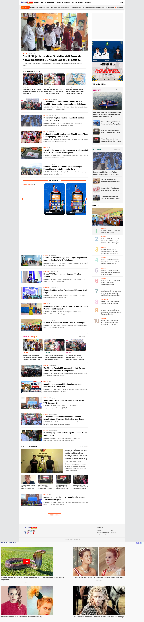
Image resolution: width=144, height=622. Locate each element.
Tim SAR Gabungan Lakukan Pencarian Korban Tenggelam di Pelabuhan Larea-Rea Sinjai (111, 123)
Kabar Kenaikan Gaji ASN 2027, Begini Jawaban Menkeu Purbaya (111, 198)
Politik (74, 2)
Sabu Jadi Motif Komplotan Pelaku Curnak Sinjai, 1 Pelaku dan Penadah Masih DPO (45, 487)
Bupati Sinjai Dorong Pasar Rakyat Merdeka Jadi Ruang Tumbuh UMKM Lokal (53, 91)
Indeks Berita (54, 515)
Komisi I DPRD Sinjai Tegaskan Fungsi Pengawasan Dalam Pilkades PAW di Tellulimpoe (65, 259)
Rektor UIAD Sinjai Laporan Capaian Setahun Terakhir (62, 275)
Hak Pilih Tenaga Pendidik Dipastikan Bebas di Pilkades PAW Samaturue (73, 7)
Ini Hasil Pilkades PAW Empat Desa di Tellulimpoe (64, 323)
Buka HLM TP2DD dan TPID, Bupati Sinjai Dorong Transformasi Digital (118, 7)
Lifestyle (60, 2)
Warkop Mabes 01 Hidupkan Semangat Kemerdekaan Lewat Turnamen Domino (111, 312)
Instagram (28, 535)
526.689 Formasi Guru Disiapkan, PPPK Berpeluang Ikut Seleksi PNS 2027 (110, 181)
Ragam (80, 2)
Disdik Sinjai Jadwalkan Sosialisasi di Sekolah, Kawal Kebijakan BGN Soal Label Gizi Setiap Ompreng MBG (52, 58)
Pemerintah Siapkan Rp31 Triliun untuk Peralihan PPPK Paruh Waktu (63, 119)
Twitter (31, 535)
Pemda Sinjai (27, 184)
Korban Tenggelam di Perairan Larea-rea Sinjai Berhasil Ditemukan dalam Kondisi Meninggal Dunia (107, 115)
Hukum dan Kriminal (48, 2)
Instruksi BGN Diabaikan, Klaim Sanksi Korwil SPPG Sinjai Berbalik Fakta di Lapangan (75, 92)
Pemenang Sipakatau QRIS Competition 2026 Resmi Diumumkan (65, 434)
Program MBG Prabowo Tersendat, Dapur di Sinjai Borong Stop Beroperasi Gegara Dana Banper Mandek (110, 251)
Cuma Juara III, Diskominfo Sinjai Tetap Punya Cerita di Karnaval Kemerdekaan (110, 262)
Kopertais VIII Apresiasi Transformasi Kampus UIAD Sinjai (65, 291)
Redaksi (99, 530)
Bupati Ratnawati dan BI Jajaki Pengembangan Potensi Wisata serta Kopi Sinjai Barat (62, 168)
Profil (111, 530)
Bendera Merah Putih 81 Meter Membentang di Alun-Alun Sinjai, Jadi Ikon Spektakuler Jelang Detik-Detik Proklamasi (111, 293)
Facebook (25, 535)
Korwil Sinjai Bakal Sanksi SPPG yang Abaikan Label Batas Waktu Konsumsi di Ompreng (65, 152)
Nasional (67, 2)
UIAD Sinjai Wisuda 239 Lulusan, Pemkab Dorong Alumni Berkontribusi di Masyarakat (64, 369)
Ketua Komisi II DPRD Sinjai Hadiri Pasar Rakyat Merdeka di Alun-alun (33, 91)
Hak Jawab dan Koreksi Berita (103, 535)
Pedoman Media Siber (103, 532)
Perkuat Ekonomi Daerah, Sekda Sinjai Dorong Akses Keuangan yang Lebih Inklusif (65, 135)
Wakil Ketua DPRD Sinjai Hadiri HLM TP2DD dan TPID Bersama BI (63, 402)
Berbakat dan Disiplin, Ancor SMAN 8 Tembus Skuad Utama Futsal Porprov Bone (65, 308)
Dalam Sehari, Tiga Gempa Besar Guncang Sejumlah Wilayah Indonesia (110, 189)
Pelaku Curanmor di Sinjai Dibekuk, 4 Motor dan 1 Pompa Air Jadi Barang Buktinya (62, 487)
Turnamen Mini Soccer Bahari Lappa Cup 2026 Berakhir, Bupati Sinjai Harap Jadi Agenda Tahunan (64, 103)
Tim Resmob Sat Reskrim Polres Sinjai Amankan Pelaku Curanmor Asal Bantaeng (28, 487)
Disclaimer (113, 532)
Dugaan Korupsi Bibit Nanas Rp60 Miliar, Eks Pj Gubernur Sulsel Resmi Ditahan (80, 487)
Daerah (37, 2)
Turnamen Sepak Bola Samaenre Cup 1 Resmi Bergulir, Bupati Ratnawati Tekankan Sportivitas (63, 418)
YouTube (34, 535)
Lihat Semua (81, 336)
